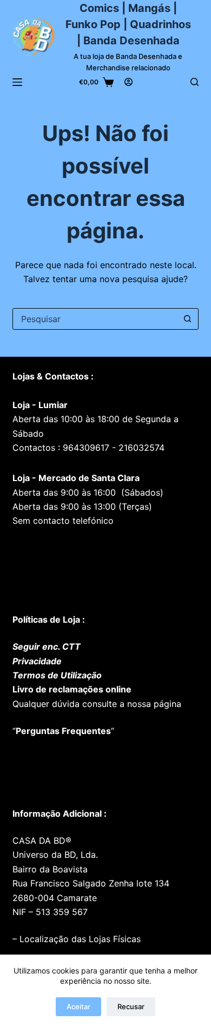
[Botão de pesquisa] (187, 319)
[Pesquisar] (194, 82)
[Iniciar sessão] (128, 82)
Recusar (130, 1006)
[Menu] (17, 82)
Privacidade (37, 661)
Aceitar (78, 1006)
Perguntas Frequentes (63, 730)
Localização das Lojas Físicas (79, 938)
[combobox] (95, 319)
